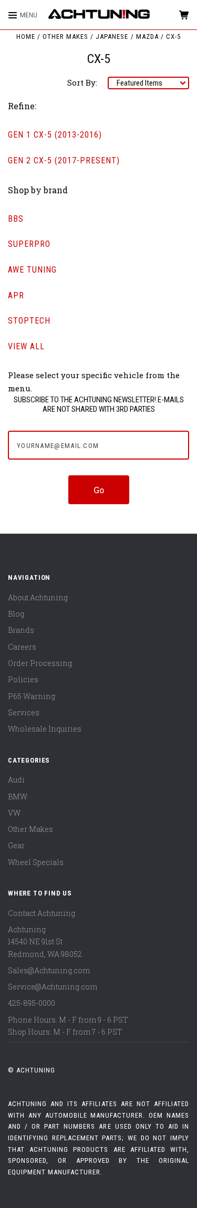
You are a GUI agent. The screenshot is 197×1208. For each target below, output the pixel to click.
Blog (16, 614)
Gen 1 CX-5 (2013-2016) (55, 135)
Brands (21, 630)
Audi (16, 780)
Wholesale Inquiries (44, 729)
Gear (16, 845)
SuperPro (29, 244)
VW (14, 813)
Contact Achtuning (41, 913)
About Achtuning (38, 597)
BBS (16, 219)
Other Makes (30, 829)
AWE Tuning (32, 270)
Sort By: (82, 82)
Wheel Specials (36, 862)
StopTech (29, 321)
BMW (17, 796)
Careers (22, 647)
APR (16, 295)
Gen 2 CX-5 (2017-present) (64, 160)
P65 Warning (31, 696)
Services (23, 712)
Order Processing (40, 663)
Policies (23, 679)
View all (26, 346)
